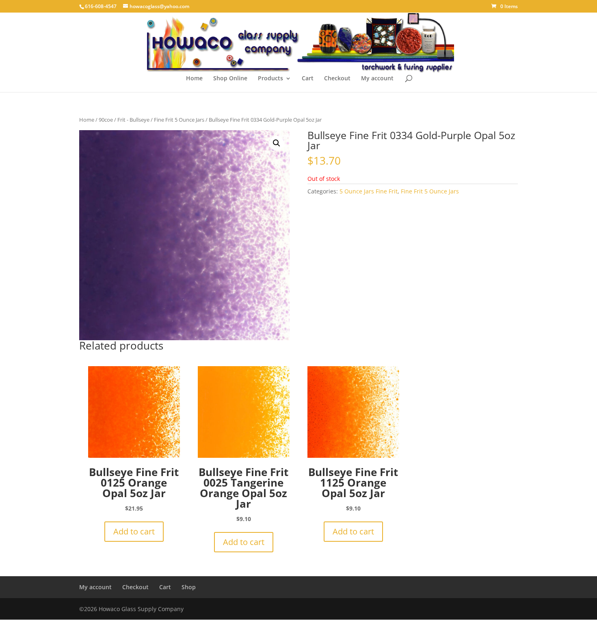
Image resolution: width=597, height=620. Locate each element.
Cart (308, 78)
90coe (106, 119)
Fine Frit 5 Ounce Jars (179, 119)
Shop (189, 587)
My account (377, 78)
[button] (276, 143)
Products (270, 78)
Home (194, 78)
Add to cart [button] (134, 531)
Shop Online (230, 78)
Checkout (337, 78)
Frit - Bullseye (133, 119)
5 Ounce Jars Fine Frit (369, 191)
